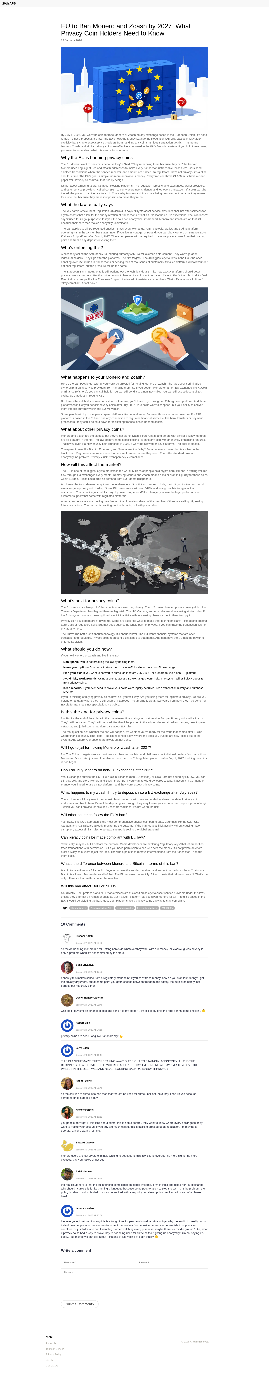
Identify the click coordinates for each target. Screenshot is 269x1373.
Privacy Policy (53, 1354)
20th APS (9, 3)
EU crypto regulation (147, 908)
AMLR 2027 (167, 908)
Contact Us (52, 1365)
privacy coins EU (125, 908)
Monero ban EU (78, 908)
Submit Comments (80, 1304)
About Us (51, 1343)
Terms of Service (55, 1349)
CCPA (49, 1360)
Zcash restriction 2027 (102, 908)
